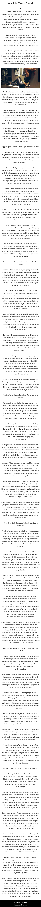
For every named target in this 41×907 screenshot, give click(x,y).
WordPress (23, 902)
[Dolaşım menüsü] (20, 8)
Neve (16, 902)
